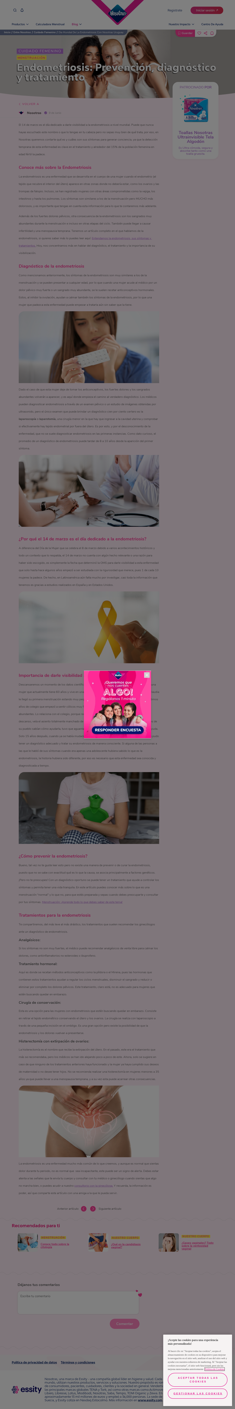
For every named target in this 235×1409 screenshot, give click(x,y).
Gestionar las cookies (198, 1393)
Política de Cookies (214, 1369)
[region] (197, 1370)
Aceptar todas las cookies (198, 1379)
